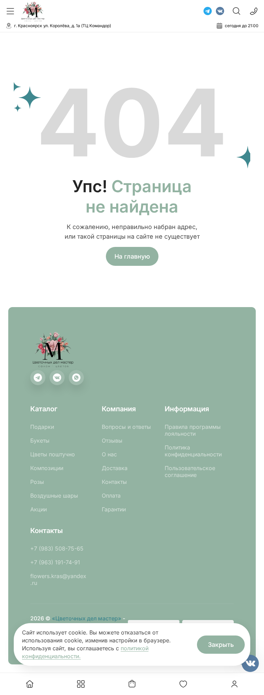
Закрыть (221, 644)
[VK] (220, 11)
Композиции (46, 468)
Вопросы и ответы (126, 426)
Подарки (42, 426)
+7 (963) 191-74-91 (55, 562)
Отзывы (112, 440)
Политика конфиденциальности (193, 451)
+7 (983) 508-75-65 (57, 548)
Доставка (115, 468)
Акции (38, 509)
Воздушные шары (54, 495)
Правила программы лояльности (193, 430)
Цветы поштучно (52, 454)
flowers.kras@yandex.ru (58, 579)
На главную (132, 256)
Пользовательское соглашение (190, 471)
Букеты (40, 440)
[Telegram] (208, 11)
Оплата (111, 495)
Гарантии (114, 509)
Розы (37, 481)
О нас (109, 454)
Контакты (114, 481)
